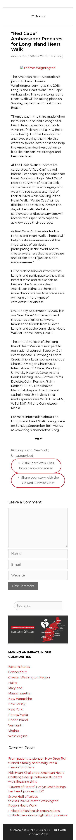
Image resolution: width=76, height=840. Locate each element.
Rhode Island (18, 720)
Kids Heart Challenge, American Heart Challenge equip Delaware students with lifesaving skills (36, 777)
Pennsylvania (18, 715)
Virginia (13, 731)
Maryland (15, 688)
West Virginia (17, 736)
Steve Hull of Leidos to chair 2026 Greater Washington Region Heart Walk (33, 801)
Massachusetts (19, 693)
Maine (12, 683)
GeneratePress (38, 834)
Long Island (23, 450)
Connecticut (17, 672)
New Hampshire (20, 699)
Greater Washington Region (29, 677)
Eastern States (19, 667)
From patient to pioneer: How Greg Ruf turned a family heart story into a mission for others (37, 763)
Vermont (14, 725)
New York (41, 450)
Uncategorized (22, 455)
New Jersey (16, 704)
